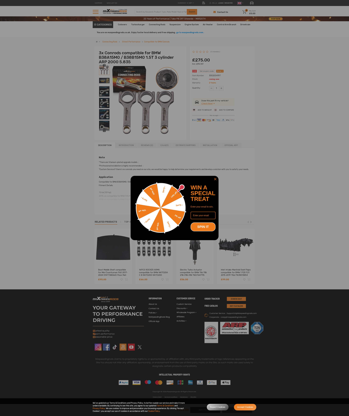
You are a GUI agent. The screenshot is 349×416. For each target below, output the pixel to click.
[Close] (215, 179)
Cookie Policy (154, 411)
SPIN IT (203, 227)
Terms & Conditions (165, 406)
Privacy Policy (99, 408)
